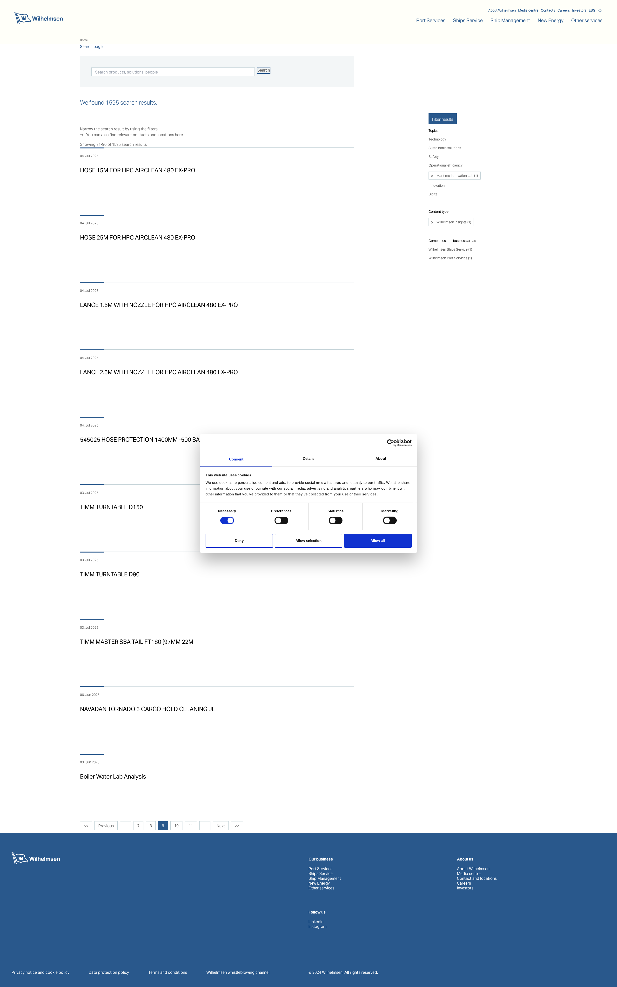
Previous (106, 825)
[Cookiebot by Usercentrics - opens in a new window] (390, 442)
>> (237, 825)
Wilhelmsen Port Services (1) (450, 258)
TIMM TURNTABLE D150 (111, 507)
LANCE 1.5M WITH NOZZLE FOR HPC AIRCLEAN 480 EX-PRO (159, 305)
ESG (592, 10)
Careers (563, 10)
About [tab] (381, 458)
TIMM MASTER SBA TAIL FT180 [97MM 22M (136, 642)
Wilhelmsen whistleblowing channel (237, 972)
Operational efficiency (446, 165)
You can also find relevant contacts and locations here (134, 134)
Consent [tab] (236, 459)
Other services (321, 888)
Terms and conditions (167, 972)
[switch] (281, 520)
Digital (433, 194)
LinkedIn (315, 922)
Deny (239, 541)
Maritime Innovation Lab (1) (457, 175)
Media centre (528, 10)
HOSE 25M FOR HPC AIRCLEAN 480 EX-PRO (137, 237)
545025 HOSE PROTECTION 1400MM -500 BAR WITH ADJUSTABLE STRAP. (178, 439)
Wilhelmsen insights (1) (453, 222)
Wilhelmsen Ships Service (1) (450, 249)
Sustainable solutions (445, 148)
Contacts (548, 10)
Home (84, 40)
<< (86, 825)
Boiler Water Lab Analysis (113, 776)
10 (176, 825)
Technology (437, 139)
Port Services (320, 869)
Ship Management (324, 878)
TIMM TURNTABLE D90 (110, 574)
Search (263, 70)
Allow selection (308, 541)
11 (191, 825)
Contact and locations (477, 878)
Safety (434, 156)
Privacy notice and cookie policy (40, 972)
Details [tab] (309, 458)
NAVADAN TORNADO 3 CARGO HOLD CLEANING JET (149, 709)
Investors (579, 10)
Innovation (437, 185)
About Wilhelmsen (502, 10)
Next (221, 825)
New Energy (550, 20)
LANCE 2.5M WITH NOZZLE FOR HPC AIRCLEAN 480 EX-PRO (159, 372)
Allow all (377, 541)
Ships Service (320, 873)
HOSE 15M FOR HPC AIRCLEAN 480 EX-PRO (137, 170)
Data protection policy (109, 972)
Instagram (317, 926)
